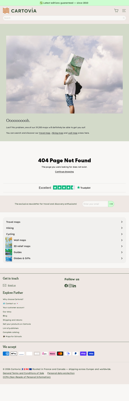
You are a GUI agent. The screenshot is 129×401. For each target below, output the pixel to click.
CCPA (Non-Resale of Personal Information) (27, 377)
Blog (5, 316)
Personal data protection (60, 373)
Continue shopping (64, 171)
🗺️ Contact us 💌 (11, 303)
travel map (44, 133)
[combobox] (64, 18)
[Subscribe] (111, 204)
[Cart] (116, 10)
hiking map (57, 133)
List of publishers (10, 328)
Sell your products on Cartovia (17, 324)
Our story (7, 312)
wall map (72, 133)
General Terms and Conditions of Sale (23, 373)
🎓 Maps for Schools (12, 336)
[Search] (123, 18)
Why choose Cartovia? (13, 299)
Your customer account (13, 307)
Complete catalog (11, 332)
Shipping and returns (12, 320)
